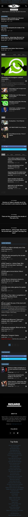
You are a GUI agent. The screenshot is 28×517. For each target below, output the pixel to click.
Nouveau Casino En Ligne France (14, 455)
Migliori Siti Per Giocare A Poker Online (14, 510)
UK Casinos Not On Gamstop (14, 453)
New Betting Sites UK (14, 450)
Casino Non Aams (15, 490)
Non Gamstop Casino (14, 464)
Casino (3, 333)
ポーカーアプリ (14, 512)
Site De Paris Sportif (14, 508)
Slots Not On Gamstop (15, 479)
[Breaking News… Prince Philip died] (4, 122)
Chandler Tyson (4, 21)
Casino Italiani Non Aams (14, 481)
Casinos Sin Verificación (15, 468)
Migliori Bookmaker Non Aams (14, 515)
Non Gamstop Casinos (15, 448)
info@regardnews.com (17, 424)
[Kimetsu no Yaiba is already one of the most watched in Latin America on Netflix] (14, 202)
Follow (24, 149)
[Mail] (14, 433)
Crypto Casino (15, 502)
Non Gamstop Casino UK (14, 459)
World (14, 54)
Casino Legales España (15, 466)
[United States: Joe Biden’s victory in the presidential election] (4, 109)
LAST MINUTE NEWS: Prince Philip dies (17, 127)
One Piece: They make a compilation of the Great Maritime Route (13, 296)
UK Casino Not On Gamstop (15, 471)
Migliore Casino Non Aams (14, 497)
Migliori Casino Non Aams (14, 486)
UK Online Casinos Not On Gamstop (15, 484)
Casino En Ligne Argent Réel (15, 503)
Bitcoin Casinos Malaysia (14, 507)
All (7, 154)
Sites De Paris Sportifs (15, 492)
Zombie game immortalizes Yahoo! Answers (14, 11)
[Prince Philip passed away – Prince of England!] (4, 135)
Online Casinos (14, 456)
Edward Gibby (10, 175)
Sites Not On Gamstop (15, 474)
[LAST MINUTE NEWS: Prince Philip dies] (4, 129)
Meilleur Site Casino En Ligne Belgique (14, 489)
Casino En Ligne (14, 500)
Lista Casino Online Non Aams (14, 469)
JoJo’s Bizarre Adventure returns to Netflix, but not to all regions (12, 280)
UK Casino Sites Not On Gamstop (14, 476)
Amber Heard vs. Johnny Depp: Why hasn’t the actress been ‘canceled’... (12, 264)
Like (25, 146)
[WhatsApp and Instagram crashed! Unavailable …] (14, 66)
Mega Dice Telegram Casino (10, 335)
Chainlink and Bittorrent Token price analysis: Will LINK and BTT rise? (12, 320)
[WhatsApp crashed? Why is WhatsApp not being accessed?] (4, 103)
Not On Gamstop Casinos (14, 463)
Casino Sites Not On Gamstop (14, 458)
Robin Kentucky (11, 162)
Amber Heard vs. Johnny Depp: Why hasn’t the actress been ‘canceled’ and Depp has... (17, 383)
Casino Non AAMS (15, 446)
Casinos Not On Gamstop (14, 451)
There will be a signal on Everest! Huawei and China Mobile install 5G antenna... (17, 159)
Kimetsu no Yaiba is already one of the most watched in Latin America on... (17, 369)
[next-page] (4, 140)
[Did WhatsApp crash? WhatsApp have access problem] (4, 96)
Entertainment (4, 16)
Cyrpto (19, 54)
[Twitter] (17, 433)
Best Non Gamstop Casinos (15, 445)
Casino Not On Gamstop (13, 2)
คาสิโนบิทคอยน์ (14, 494)
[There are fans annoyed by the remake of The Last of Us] (14, 216)
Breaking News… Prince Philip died (16, 121)
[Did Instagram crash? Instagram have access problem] (4, 92)
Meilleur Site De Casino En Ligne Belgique (15, 487)
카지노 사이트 (15, 495)
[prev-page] (2, 140)
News (3, 75)
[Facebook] (10, 433)
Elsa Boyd (3, 80)
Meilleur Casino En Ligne (14, 499)
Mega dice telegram (6, 339)
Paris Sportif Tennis (15, 513)
